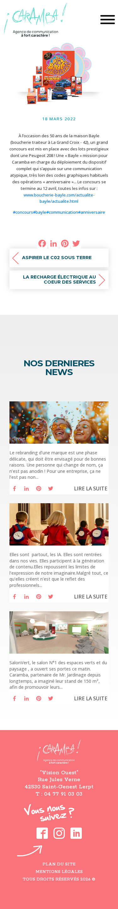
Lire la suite (90, 488)
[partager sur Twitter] (51, 488)
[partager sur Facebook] (14, 488)
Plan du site (59, 864)
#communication (62, 212)
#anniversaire (91, 212)
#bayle (39, 212)
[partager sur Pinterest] (39, 488)
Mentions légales (59, 872)
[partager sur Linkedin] (26, 488)
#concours (23, 212)
